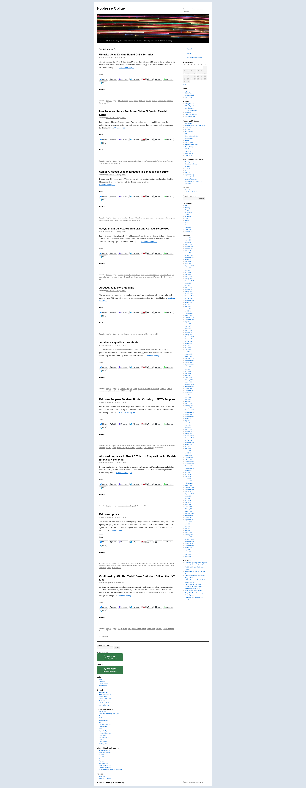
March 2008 (188, 507)
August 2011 (188, 418)
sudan (138, 277)
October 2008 (189, 492)
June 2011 (188, 423)
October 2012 (189, 388)
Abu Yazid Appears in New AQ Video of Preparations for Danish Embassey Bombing (137, 457)
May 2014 (188, 350)
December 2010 (189, 436)
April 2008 (188, 504)
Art (186, 205)
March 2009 (188, 481)
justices (166, 563)
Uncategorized (189, 231)
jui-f (158, 563)
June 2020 (188, 251)
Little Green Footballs (191, 114)
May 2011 (188, 425)
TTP (122, 391)
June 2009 (188, 474)
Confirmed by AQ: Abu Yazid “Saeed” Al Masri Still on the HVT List (137, 577)
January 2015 (188, 334)
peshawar (114, 277)
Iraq (125, 334)
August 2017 (188, 283)
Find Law (187, 172)
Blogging (109, 101)
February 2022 (189, 248)
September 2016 (189, 300)
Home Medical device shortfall (193, 591)
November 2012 (189, 386)
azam (144, 218)
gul (132, 101)
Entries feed (188, 93)
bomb (121, 334)
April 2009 (188, 479)
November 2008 (189, 489)
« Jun (184, 84)
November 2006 (189, 541)
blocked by (112, 658)
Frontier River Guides (191, 110)
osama (101, 277)
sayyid (133, 277)
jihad (152, 275)
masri (162, 445)
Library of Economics (191, 179)
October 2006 (189, 543)
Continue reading (126, 67)
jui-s (161, 563)
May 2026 (188, 240)
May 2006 (188, 554)
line (158, 445)
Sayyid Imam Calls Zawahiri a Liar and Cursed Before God (134, 228)
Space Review (189, 153)
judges (154, 563)
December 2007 (189, 513)
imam (142, 275)
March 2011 (188, 429)
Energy (187, 210)
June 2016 (188, 307)
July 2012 (187, 395)
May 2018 (188, 274)
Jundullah (163, 275)
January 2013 (188, 382)
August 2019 (188, 259)
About (101, 41)
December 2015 (189, 317)
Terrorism (170, 101)
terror (164, 101)
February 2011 (189, 431)
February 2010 (189, 457)
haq (150, 563)
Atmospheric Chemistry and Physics (195, 125)
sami (139, 565)
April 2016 (188, 311)
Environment (188, 212)
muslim (129, 334)
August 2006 (188, 547)
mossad (148, 101)
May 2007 (188, 528)
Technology (188, 227)
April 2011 (188, 427)
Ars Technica (188, 123)
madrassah (146, 389)
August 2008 (188, 496)
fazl (147, 563)
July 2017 (187, 285)
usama (150, 277)
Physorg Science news (191, 144)
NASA (187, 140)
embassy (139, 161)
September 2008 (189, 494)
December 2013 (189, 358)
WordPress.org (189, 97)
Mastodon (190, 49)
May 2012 (188, 399)
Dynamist (187, 166)
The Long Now (189, 155)
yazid (145, 448)
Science (187, 223)
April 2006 (188, 556)
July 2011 (187, 421)
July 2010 (187, 446)
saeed (149, 629)
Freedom (187, 214)
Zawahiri (107, 163)
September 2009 (189, 468)
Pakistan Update (109, 514)
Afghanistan (122, 161)
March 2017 (188, 287)
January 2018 (188, 279)
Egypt (138, 275)
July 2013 (187, 369)
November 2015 (189, 319)
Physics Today (189, 142)
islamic (147, 275)
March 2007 (188, 532)
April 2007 (188, 530)
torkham (129, 448)
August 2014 (188, 343)
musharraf (102, 565)
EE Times (187, 129)
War (133, 448)
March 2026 (188, 244)
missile (156, 389)
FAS (186, 170)
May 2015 (188, 326)
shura (105, 220)
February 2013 (189, 380)
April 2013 (188, 375)
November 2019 (189, 257)
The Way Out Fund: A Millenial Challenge (158, 41)
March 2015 (188, 330)
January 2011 (188, 433)
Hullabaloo (188, 112)
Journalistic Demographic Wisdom (194, 565)
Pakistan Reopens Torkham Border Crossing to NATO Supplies (137, 399)
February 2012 (189, 405)
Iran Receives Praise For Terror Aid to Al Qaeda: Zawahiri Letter (133, 112)
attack (122, 389)
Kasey (186, 218)
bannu (149, 218)
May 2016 (188, 309)
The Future (188, 229)
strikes (119, 448)
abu (118, 445)
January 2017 (188, 291)
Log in (187, 91)
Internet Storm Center (191, 177)
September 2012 (189, 390)
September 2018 (189, 266)
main (152, 389)
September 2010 (189, 442)
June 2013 (188, 371)
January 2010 (188, 459)
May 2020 (188, 253)
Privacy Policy (118, 782)
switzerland (160, 565)
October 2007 (189, 517)
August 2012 (188, 393)
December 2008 (189, 487)
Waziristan (122, 220)
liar (173, 275)
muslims (135, 334)
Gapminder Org (189, 175)
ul (174, 565)
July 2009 (187, 472)
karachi (149, 445)
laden (143, 101)
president (125, 565)
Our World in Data (190, 116)
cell (134, 161)
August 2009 (188, 470)
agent (120, 275)
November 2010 (189, 438)
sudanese (144, 277)
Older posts (103, 636)
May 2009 (188, 476)
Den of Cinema (189, 108)
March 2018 (188, 276)
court (136, 563)
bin (130, 101)
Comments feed (189, 95)
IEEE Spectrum (189, 132)
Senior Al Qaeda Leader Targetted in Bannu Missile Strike (134, 171)
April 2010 (188, 453)
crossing (143, 445)
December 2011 (189, 410)
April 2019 (188, 263)
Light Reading (189, 138)
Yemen (101, 163)
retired (135, 565)
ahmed (123, 563)
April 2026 (188, 242)
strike (154, 565)
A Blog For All (189, 104)
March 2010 (188, 455)
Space (186, 225)
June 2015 (188, 324)
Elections (142, 563)
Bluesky (189, 53)
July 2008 (187, 498)
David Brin (188, 127)
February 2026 (189, 246)
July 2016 (187, 304)
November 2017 (189, 281)
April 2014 (188, 352)
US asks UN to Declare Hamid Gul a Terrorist (126, 54)
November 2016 (189, 296)
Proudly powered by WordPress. (194, 782)
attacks (125, 101)
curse (134, 275)
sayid (129, 277)
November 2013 (189, 360)
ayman (130, 161)
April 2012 (188, 401)
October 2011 (189, 414)
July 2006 (187, 550)
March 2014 (188, 354)
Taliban (159, 161)
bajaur (132, 563)
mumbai (154, 101)
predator (169, 389)
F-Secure (187, 168)
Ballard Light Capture (191, 106)
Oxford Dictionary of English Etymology (110, 769)
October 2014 (189, 341)
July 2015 (187, 322)
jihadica (156, 275)
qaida (124, 277)
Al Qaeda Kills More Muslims (116, 287)
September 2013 (189, 365)
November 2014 (189, 339)
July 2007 (187, 524)
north (108, 565)
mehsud (167, 445)
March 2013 (188, 378)
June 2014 (188, 347)
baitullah (130, 445)
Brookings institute (190, 162)
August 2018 (188, 268)
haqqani (129, 389)
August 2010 (188, 444)
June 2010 (188, 449)
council (157, 218)
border (138, 445)
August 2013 (188, 367)
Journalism (188, 216)
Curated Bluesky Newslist (194, 57)
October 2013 (189, 362)
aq (128, 563)
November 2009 (189, 464)
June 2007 (188, 526)
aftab (118, 563)
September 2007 (189, 520)
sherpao (144, 565)
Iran (144, 161)
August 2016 (188, 302)
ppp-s (119, 565)
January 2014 (188, 356)
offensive (113, 565)
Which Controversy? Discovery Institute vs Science (124, 41)
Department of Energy (191, 164)
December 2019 (189, 255)
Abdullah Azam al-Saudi (132, 218)
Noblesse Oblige (111, 8)
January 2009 (188, 485)
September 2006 (189, 545)
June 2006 (188, 552)
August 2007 (188, 522)
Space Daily (188, 151)
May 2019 (188, 261)
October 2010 (189, 440)
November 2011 (189, 412)
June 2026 (188, 238)
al (122, 101)
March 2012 (188, 403)
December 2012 (189, 384)
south (150, 565)
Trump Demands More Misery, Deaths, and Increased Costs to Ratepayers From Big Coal (193, 586)
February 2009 (189, 483)
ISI (140, 101)
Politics (108, 445)
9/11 (119, 101)
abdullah (121, 218)
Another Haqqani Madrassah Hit (118, 342)
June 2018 (188, 272)
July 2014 (187, 345)
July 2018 (187, 270)
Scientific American (190, 149)
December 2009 (189, 461)
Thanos (122, 57)
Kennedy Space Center (191, 136)
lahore (140, 389)
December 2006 (189, 539)
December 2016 (189, 294)
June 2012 (188, 397)
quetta (106, 391)
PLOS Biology (189, 147)
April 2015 (188, 328)
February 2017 (189, 289)
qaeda (160, 101)
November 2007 (189, 515)
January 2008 (188, 511)
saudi (101, 220)
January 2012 (188, 408)
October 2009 (189, 466)
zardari (109, 568)
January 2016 (188, 315)
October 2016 (189, 298)
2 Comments (116, 568)
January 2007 (188, 537)
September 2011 (189, 416)
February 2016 (189, 313)
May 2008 (188, 502)
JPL (186, 134)
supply (123, 448)
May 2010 (188, 451)
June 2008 (188, 500)
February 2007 (189, 535)
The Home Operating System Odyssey (196, 563)
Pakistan (149, 161)
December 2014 (189, 337)
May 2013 (188, 373)
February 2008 (189, 509)
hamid (136, 101)
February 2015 (189, 332)
